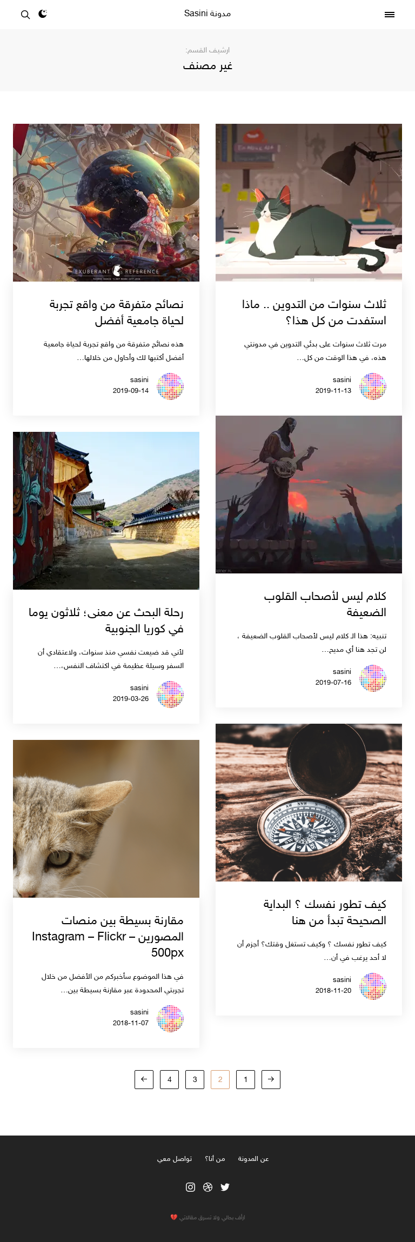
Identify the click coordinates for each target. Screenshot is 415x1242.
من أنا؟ (215, 1159)
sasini (342, 380)
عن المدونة (253, 1159)
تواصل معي (174, 1159)
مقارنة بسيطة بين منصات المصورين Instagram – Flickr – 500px (108, 937)
